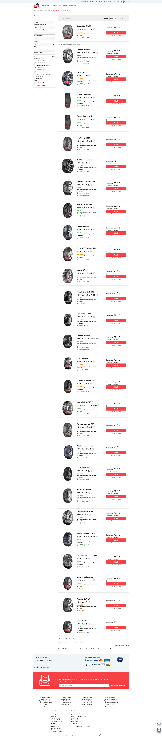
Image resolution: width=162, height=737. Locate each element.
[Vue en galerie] (122, 18)
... (73, 642)
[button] (159, 722)
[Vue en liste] (120, 18)
